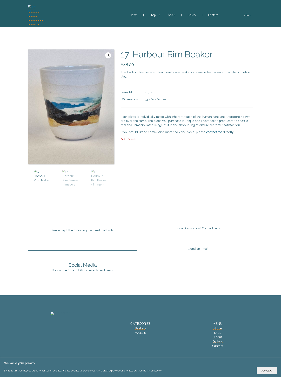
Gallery (192, 15)
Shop (153, 15)
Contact (213, 15)
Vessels (140, 332)
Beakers (140, 328)
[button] (108, 55)
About (171, 15)
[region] (140, 367)
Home (133, 15)
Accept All (266, 370)
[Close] (278, 361)
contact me (214, 132)
